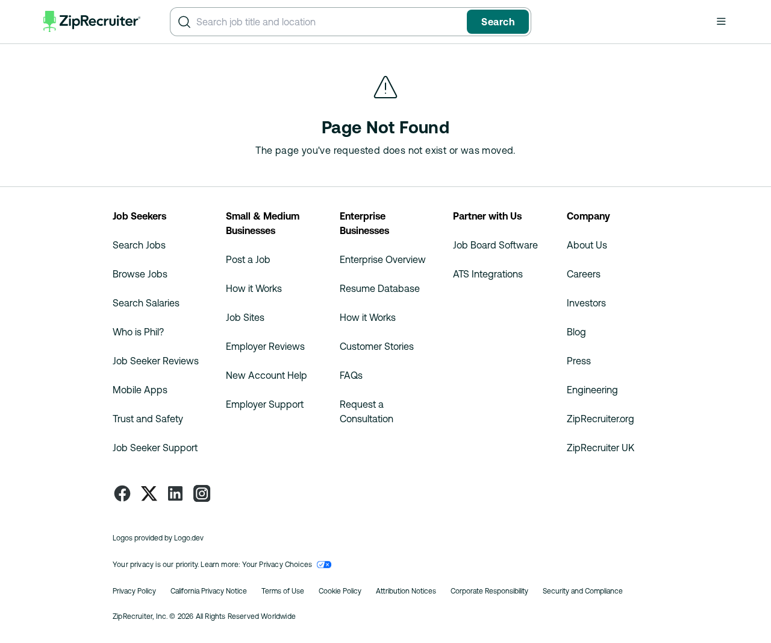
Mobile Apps (140, 389)
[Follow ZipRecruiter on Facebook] (122, 493)
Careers (584, 273)
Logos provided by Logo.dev (158, 538)
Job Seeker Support (155, 447)
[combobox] (329, 21)
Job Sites (245, 317)
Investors (586, 302)
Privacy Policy (134, 591)
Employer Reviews (265, 346)
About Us (587, 244)
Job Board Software (495, 244)
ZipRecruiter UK (600, 447)
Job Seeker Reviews (156, 360)
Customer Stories (377, 346)
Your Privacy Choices (277, 564)
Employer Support (265, 404)
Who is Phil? (138, 331)
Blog (576, 331)
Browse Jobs (140, 273)
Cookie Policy (340, 591)
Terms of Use (282, 591)
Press (579, 360)
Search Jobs (139, 244)
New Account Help (266, 375)
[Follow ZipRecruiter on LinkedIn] (175, 493)
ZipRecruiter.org (600, 418)
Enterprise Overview (383, 259)
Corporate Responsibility (489, 591)
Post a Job (248, 259)
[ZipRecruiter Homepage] (92, 22)
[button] (721, 21)
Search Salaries (146, 302)
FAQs (351, 375)
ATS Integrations (488, 273)
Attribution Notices (406, 591)
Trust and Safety (148, 418)
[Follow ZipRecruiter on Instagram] (202, 493)
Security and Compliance (583, 591)
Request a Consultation (366, 411)
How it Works (254, 288)
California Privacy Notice (208, 591)
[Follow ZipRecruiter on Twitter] (149, 493)
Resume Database (380, 288)
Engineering (592, 389)
